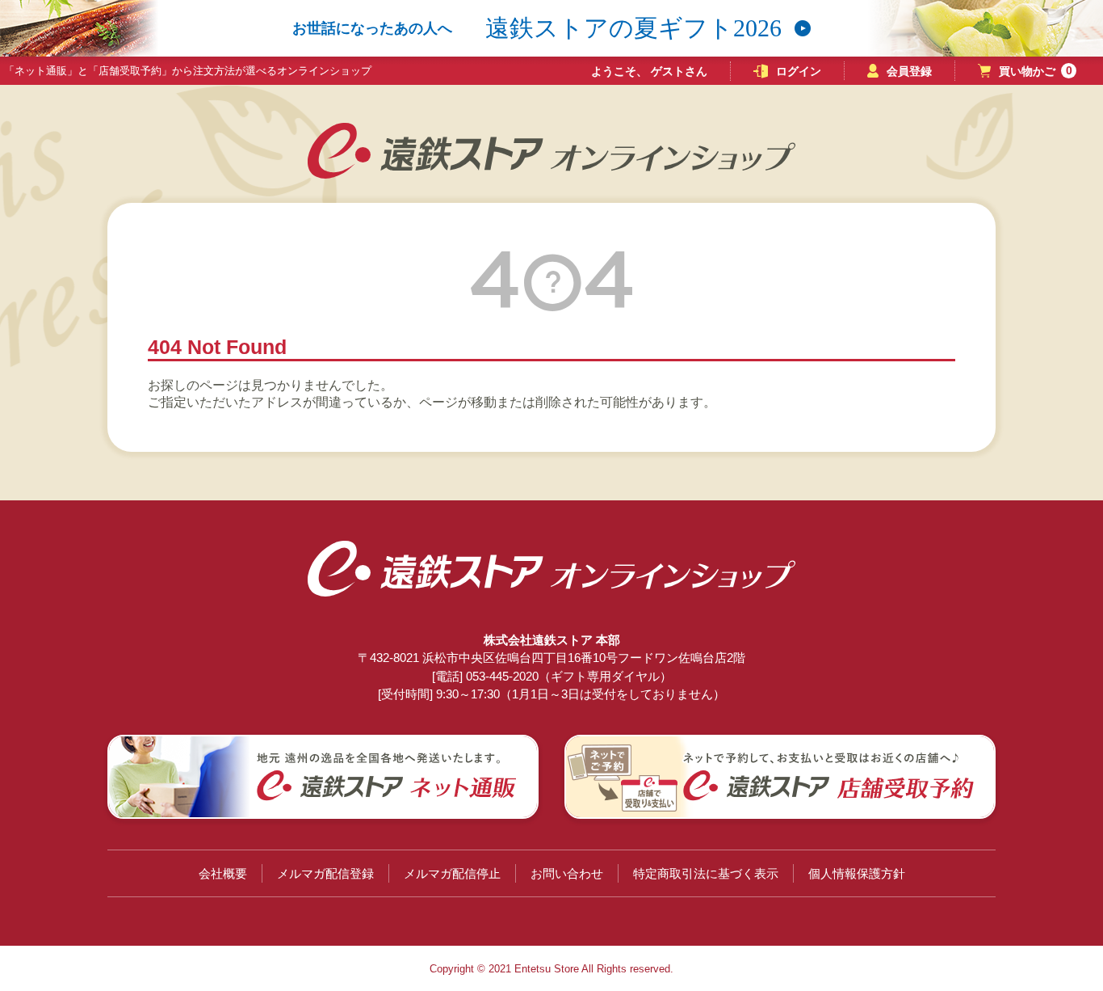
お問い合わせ (567, 873)
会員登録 (909, 71)
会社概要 (223, 873)
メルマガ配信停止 (452, 873)
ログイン (798, 71)
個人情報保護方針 (856, 873)
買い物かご (1035, 71)
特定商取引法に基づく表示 (705, 873)
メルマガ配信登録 (325, 873)
